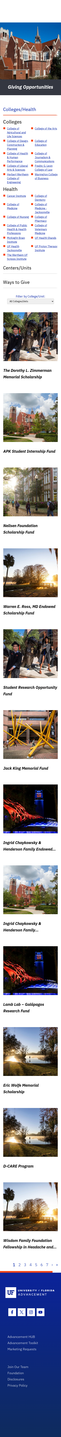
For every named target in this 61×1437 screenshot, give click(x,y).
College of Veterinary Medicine (41, 229)
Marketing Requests (21, 1349)
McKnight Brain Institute (16, 239)
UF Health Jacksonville (14, 248)
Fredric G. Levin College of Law (44, 167)
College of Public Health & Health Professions (17, 229)
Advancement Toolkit (22, 1343)
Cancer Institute (16, 196)
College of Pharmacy (41, 218)
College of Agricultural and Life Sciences (16, 132)
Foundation (15, 1373)
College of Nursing (18, 217)
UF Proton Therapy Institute (46, 248)
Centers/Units (17, 268)
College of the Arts (46, 128)
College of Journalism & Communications (44, 157)
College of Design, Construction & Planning (17, 144)
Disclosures (15, 1379)
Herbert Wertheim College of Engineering (17, 178)
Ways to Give (16, 282)
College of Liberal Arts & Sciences (17, 167)
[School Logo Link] (29, 1293)
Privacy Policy (17, 1385)
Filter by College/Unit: (30, 296)
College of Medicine (13, 206)
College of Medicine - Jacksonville (42, 208)
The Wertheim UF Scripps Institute (17, 257)
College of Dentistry (41, 197)
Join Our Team (17, 1367)
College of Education (41, 142)
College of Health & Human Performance (17, 157)
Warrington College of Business (46, 176)
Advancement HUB (21, 1336)
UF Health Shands (45, 238)
